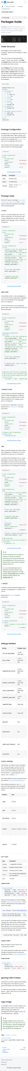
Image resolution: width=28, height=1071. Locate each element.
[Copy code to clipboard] (25, 87)
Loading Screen (14, 407)
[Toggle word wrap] (22, 155)
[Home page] (2, 6)
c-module (22, 202)
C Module (12, 595)
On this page (5, 17)
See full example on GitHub (14, 172)
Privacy (3, 1062)
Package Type (22, 139)
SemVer (20, 185)
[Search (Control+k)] (25, 2)
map (6, 202)
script (20, 200)
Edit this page (7, 1038)
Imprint (3, 1064)
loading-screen (12, 202)
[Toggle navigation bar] (2, 2)
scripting (7, 1035)
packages (13, 1035)
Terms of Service (6, 1060)
